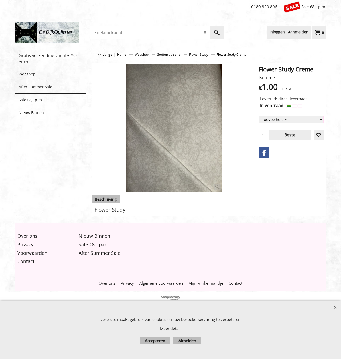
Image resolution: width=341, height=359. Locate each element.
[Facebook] (264, 152)
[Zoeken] (217, 32)
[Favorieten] (319, 135)
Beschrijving (106, 199)
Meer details (171, 328)
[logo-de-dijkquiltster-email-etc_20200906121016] (55, 32)
